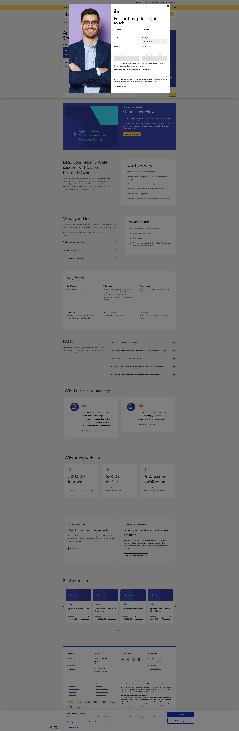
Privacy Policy (158, 79)
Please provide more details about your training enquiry (132, 69)
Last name (145, 29)
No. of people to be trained (151, 55)
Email (116, 38)
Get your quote (120, 86)
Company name (147, 46)
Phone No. (117, 46)
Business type (118, 55)
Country (144, 38)
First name (117, 29)
